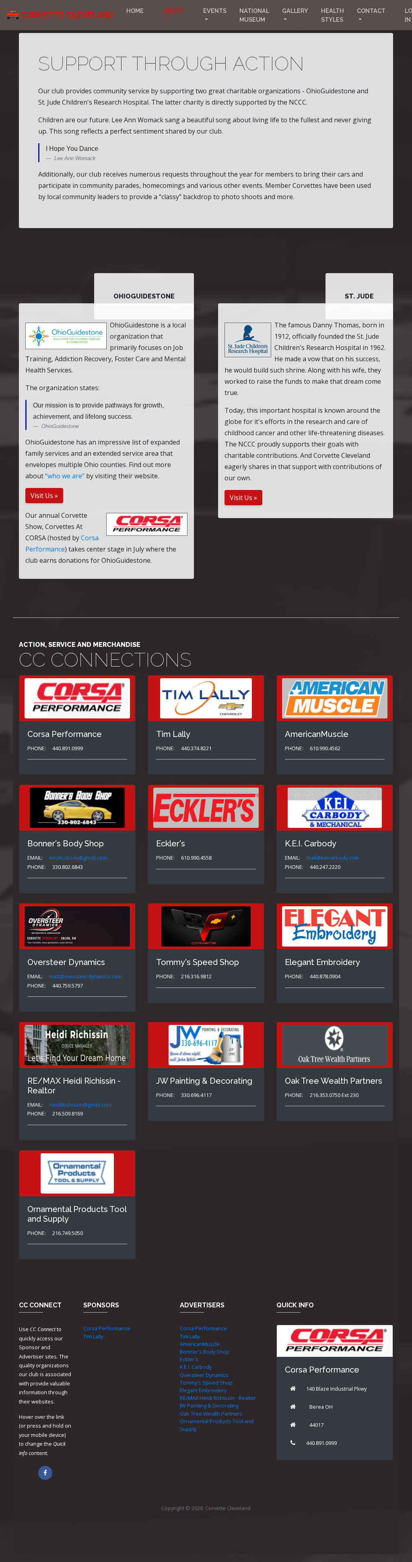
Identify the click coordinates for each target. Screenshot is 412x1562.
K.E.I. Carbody (196, 1367)
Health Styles (332, 15)
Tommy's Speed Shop (206, 1382)
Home (135, 10)
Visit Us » (44, 495)
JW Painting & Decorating (209, 1405)
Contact (371, 10)
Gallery (295, 10)
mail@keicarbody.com (333, 857)
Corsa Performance (106, 1328)
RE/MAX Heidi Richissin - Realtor (218, 1397)
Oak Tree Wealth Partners (211, 1413)
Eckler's (189, 1359)
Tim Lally (93, 1336)
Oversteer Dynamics (204, 1375)
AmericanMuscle (200, 1344)
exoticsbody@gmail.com (78, 857)
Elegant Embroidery (203, 1390)
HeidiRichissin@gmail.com (80, 1104)
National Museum (254, 15)
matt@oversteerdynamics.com (85, 976)
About (173, 10)
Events (215, 10)
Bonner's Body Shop (204, 1351)
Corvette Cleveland (67, 15)
